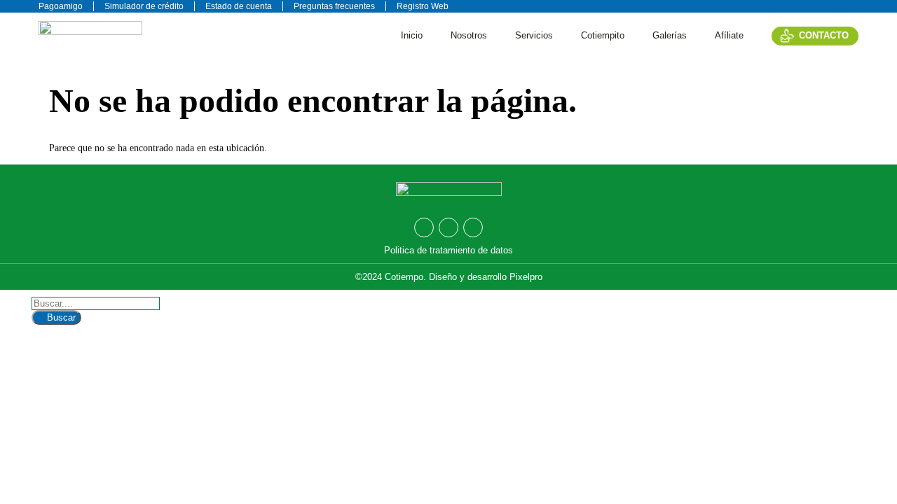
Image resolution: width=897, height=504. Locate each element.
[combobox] (96, 303)
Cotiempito (602, 35)
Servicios (534, 35)
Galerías (669, 35)
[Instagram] (473, 227)
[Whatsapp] (424, 227)
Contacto (824, 35)
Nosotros (469, 35)
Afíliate (729, 35)
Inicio (412, 35)
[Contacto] (787, 35)
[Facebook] (448, 227)
